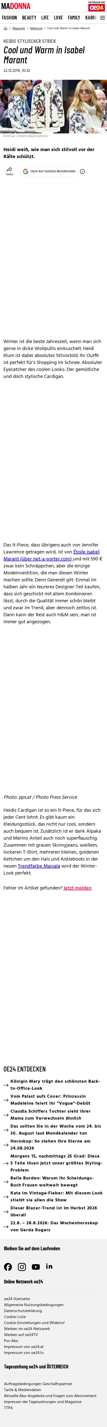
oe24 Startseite (17, 1299)
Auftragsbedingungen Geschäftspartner (38, 1384)
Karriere (94, 17)
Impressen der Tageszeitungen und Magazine (42, 1402)
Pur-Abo (11, 1341)
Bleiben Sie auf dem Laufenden (32, 1248)
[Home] (5, 28)
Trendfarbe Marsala (39, 866)
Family (74, 17)
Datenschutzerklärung (23, 1311)
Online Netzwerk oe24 (23, 1281)
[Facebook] (8, 1267)
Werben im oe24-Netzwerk (27, 1329)
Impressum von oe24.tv (24, 1353)
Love (58, 17)
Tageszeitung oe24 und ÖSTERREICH (36, 1366)
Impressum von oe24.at (24, 1347)
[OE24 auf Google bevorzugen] (82, 172)
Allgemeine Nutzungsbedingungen (34, 1305)
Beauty (29, 17)
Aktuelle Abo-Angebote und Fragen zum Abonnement (50, 1396)
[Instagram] (22, 1267)
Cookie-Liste (15, 1317)
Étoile (80, 552)
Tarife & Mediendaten (22, 1390)
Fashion (9, 17)
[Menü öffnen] (102, 18)
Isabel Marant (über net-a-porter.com (51, 555)
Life (45, 17)
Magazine (18, 28)
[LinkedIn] (50, 1267)
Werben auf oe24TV (21, 1335)
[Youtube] (36, 1267)
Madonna (36, 28)
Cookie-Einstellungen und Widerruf (34, 1323)
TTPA (8, 1408)
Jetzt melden (77, 888)
